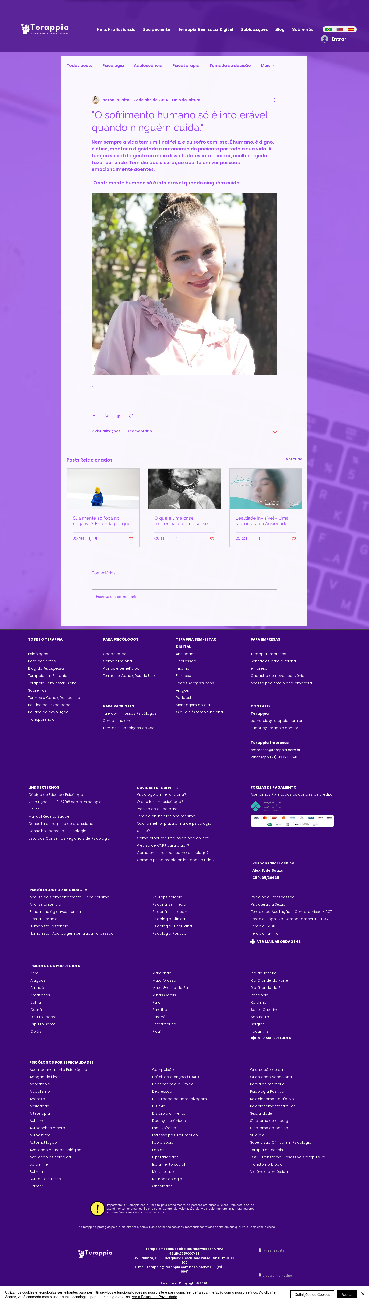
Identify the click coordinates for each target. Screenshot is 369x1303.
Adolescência (148, 65)
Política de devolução (48, 712)
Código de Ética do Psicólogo (55, 794)
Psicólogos (38, 653)
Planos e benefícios (121, 668)
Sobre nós (37, 690)
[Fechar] (363, 1294)
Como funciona (117, 720)
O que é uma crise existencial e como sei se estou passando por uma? (182, 520)
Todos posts (79, 65)
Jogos (195, 683)
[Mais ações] (274, 100)
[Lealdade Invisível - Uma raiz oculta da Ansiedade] (266, 489)
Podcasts (184, 697)
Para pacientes (42, 661)
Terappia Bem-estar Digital (53, 683)
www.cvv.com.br (154, 1212)
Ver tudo (294, 459)
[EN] (339, 29)
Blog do (46, 668)
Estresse (183, 675)
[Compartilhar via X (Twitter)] (106, 415)
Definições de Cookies (312, 1294)
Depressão (186, 661)
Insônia (182, 668)
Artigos (182, 690)
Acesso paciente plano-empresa (281, 683)
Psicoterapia (185, 65)
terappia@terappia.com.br (170, 1267)
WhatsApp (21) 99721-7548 (275, 757)
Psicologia (113, 65)
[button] (275, 1250)
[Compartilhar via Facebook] (94, 415)
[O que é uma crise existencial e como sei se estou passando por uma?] (184, 489)
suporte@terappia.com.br (274, 728)
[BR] (328, 29)
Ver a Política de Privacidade (154, 1296)
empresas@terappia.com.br (276, 749)
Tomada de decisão (230, 65)
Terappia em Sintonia (47, 675)
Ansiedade (186, 653)
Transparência (41, 719)
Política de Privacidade (49, 704)
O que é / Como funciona (199, 712)
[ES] (351, 29)
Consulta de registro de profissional (61, 823)
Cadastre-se (115, 653)
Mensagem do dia (193, 704)
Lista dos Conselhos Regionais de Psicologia (69, 838)
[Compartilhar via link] (131, 415)
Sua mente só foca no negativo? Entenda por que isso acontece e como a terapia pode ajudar (102, 520)
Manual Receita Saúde (48, 816)
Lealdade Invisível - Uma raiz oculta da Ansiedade (262, 520)
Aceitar (347, 1294)
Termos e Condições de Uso (54, 697)
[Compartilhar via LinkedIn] (118, 415)
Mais (265, 65)
